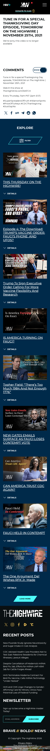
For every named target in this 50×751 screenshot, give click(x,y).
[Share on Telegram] (23, 113)
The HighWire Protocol (25, 746)
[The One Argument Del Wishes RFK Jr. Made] (25, 559)
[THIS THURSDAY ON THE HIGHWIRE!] (25, 165)
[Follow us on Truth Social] (32, 625)
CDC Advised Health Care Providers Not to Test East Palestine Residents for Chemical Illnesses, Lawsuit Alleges (25, 655)
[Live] (25, 5)
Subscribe (34, 719)
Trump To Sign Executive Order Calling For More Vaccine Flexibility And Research (22, 289)
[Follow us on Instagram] (12, 625)
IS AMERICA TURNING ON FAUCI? (23, 339)
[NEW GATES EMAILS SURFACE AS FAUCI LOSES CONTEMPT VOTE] (25, 418)
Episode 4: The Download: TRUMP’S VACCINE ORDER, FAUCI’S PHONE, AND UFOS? (24, 235)
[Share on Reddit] (28, 113)
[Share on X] (6, 113)
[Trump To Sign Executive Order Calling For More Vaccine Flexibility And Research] (25, 266)
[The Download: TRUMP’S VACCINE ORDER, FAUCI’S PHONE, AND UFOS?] (25, 212)
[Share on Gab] (17, 113)
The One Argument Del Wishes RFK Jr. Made (21, 578)
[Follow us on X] (6, 625)
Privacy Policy (25, 743)
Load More (25, 599)
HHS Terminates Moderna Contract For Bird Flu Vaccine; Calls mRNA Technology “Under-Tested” (24, 678)
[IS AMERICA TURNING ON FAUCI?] (25, 320)
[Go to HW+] (7, 5)
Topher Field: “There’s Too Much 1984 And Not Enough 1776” (24, 388)
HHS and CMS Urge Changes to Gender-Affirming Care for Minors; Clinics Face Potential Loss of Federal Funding (23, 690)
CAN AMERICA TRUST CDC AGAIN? (23, 488)
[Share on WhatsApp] (34, 113)
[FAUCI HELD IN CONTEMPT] (25, 516)
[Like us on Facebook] (19, 625)
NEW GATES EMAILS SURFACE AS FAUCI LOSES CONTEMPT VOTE (23, 439)
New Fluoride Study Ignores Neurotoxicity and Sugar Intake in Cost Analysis (24, 644)
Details (11, 194)
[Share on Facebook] (11, 113)
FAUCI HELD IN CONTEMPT (24, 533)
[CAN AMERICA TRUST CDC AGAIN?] (25, 469)
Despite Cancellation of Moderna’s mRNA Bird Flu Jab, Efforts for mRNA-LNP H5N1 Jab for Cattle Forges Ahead (24, 666)
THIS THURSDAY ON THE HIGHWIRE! (22, 184)
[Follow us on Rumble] (25, 625)
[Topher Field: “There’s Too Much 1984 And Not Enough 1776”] (25, 367)
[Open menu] (44, 5)
